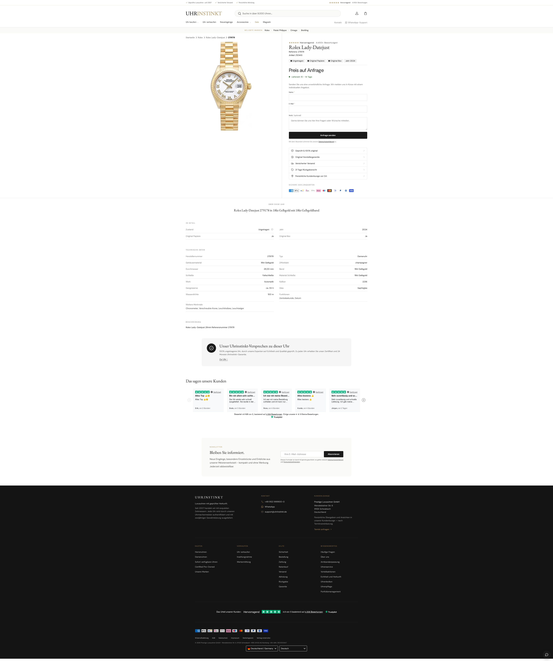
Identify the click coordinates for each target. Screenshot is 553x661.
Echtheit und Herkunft (331, 576)
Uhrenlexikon (326, 581)
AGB (213, 638)
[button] (365, 13)
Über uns (325, 557)
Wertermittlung (244, 562)
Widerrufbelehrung (202, 638)
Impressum (235, 638)
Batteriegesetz (248, 638)
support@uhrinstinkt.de (276, 511)
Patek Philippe (280, 30)
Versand (282, 571)
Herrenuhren (201, 552)
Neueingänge (226, 22)
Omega (293, 30)
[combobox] (288, 13)
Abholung (283, 576)
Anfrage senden (328, 135)
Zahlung (282, 562)
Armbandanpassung (330, 562)
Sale (257, 22)
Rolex (267, 30)
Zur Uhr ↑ (223, 359)
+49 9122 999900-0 (275, 501)
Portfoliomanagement (331, 591)
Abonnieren (333, 454)
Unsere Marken (202, 571)
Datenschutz (223, 638)
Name (292, 92)
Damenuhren (201, 557)
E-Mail (292, 104)
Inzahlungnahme (244, 557)
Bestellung (283, 557)
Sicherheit (283, 552)
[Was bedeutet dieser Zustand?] (272, 229)
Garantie (283, 586)
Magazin (267, 22)
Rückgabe (283, 581)
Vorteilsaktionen (328, 571)
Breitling (304, 30)
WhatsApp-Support (357, 22)
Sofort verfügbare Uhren (206, 562)
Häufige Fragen (328, 552)
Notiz (295, 115)
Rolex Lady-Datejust (215, 37)
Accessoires (243, 22)
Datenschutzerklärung (326, 142)
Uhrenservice (327, 566)
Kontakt (338, 22)
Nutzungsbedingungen (292, 462)
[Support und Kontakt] (547, 655)
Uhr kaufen (191, 22)
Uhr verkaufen (209, 22)
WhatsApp (270, 506)
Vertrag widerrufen (263, 638)
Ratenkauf (283, 566)
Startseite (190, 37)
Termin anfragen (321, 529)
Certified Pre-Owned (205, 566)
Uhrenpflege (326, 586)
